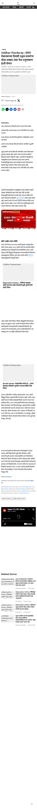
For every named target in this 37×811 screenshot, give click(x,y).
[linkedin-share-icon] (15, 110)
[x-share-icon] (7, 110)
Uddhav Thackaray (6, 499)
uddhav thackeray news (19, 499)
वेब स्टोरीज (29, 7)
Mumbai (18, 489)
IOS (28, 493)
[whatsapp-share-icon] (3, 110)
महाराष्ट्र (14, 7)
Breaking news (27, 487)
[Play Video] (18, 219)
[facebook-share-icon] (11, 110)
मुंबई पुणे (21, 7)
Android (21, 493)
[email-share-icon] (19, 110)
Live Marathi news (24, 491)
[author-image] (2, 100)
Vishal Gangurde (10, 100)
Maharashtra (5, 489)
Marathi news (8, 487)
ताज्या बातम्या (6, 7)
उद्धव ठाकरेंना (20, 198)
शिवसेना (30, 255)
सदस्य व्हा (9, 477)
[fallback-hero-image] (8, 582)
